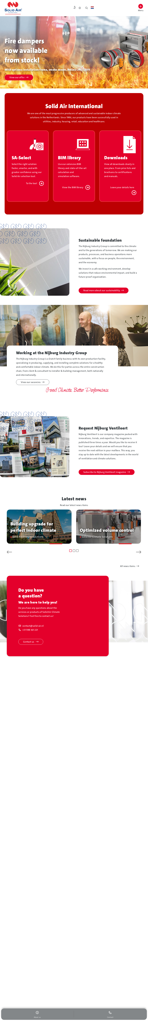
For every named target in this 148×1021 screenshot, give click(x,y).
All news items (127, 566)
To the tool (31, 183)
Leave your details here (122, 187)
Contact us (29, 641)
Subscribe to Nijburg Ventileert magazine (104, 472)
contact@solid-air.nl (33, 625)
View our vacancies (31, 382)
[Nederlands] (92, 8)
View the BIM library (72, 187)
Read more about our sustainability (101, 290)
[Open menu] (140, 6)
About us (14, 77)
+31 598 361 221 (30, 629)
